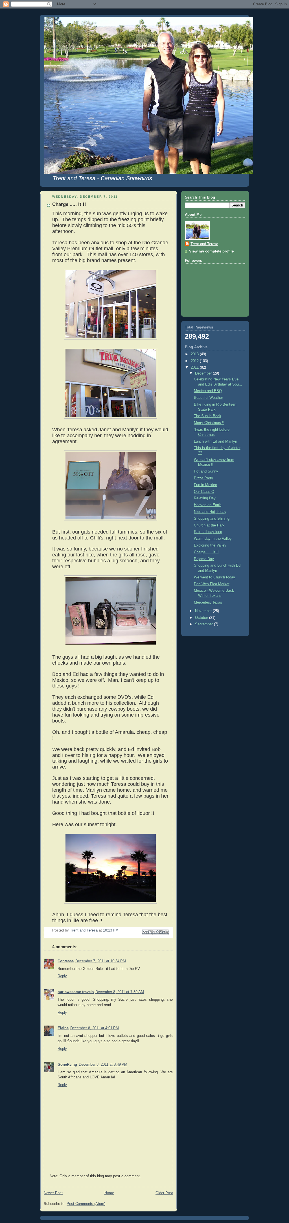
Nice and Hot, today (210, 512)
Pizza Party (203, 478)
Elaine (63, 1028)
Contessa (66, 961)
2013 (195, 354)
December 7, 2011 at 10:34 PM (100, 961)
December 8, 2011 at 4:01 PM (94, 1028)
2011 (195, 367)
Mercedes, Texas (208, 602)
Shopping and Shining (211, 519)
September (204, 624)
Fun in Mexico (205, 485)
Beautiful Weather (208, 398)
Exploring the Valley (210, 545)
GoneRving (67, 1065)
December (204, 373)
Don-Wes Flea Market (211, 584)
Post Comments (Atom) (86, 1204)
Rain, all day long (208, 532)
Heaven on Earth (207, 505)
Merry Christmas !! (209, 423)
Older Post (164, 1193)
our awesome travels (76, 992)
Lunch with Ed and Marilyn (215, 441)
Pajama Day (204, 559)
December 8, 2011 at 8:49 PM (103, 1065)
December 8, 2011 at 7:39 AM (119, 992)
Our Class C (204, 492)
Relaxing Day (205, 498)
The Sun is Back (207, 416)
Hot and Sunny (206, 471)
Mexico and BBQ (208, 391)
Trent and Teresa (204, 244)
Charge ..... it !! (206, 552)
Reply (62, 976)
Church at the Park (209, 525)
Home (109, 1193)
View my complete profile (211, 251)
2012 (195, 361)
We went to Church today (214, 577)
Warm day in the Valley (213, 539)
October (202, 618)
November (204, 611)
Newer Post (53, 1193)
